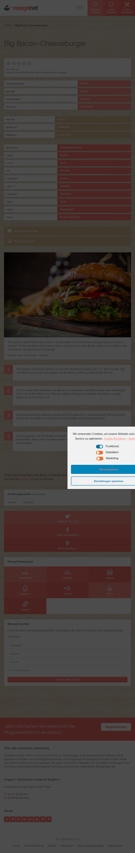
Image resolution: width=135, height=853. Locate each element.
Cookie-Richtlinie (115, 438)
